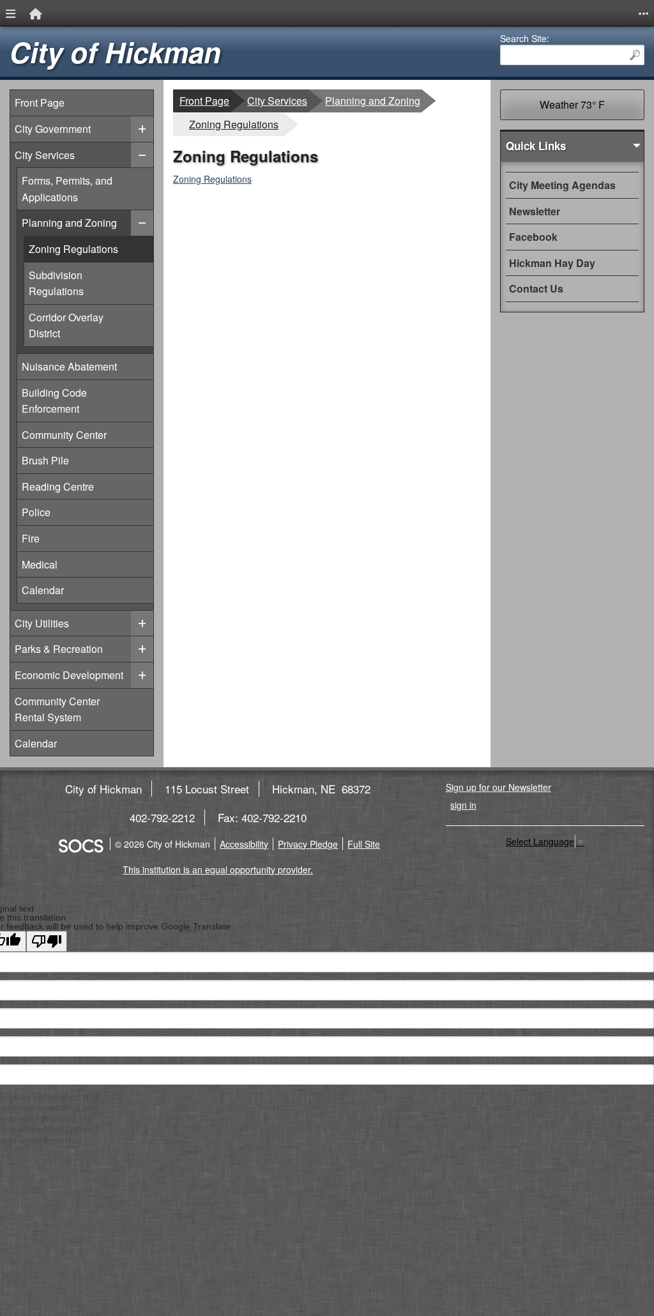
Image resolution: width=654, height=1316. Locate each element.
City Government (53, 128)
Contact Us (536, 288)
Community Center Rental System (57, 709)
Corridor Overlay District (90, 325)
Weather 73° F (572, 104)
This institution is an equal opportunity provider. (218, 869)
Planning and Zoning (69, 222)
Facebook (533, 236)
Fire (54, 538)
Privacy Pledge (308, 844)
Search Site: (524, 38)
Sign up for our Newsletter (498, 787)
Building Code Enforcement (54, 401)
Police (54, 511)
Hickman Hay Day (552, 263)
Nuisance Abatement (69, 366)
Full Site (363, 844)
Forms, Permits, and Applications (66, 188)
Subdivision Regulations (90, 283)
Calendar (54, 589)
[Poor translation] (46, 941)
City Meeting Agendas (562, 185)
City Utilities (42, 623)
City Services (45, 155)
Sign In (463, 805)
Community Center (64, 434)
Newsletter (534, 211)
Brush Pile (54, 460)
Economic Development (69, 675)
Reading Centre (57, 486)
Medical (54, 564)
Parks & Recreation (59, 648)
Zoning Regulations (90, 248)
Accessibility (244, 844)
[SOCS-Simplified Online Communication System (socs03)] (80, 844)
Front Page (40, 102)
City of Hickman (115, 52)
